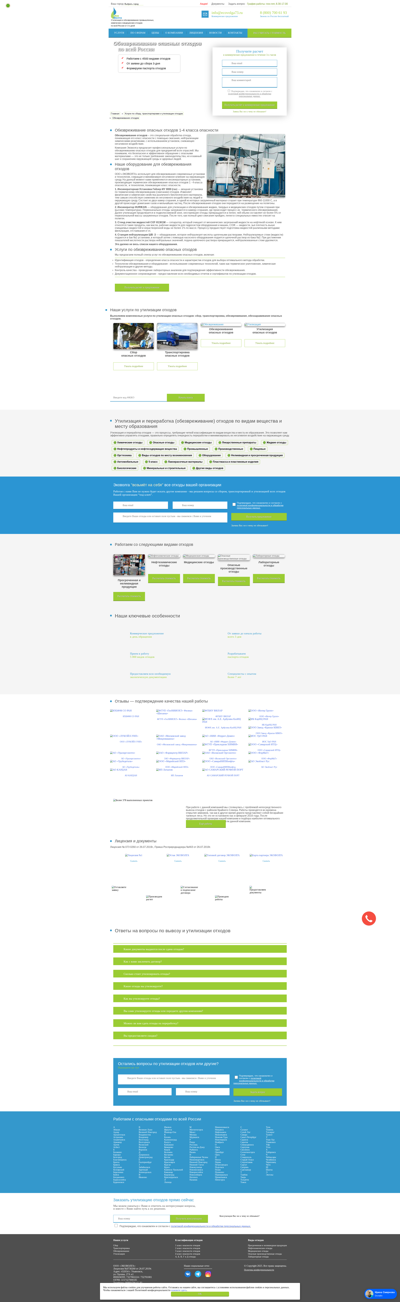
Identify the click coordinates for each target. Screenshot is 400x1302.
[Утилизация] (265, 324)
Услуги (119, 32)
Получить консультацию (189, 1218)
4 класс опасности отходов (187, 1254)
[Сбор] (133, 336)
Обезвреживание (121, 1251)
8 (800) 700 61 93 (273, 13)
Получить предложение (259, 516)
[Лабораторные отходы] (269, 555)
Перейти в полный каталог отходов (250, 397)
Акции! (204, 4)
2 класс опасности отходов (187, 1248)
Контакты (235, 32)
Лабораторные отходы (258, 1257)
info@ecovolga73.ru (227, 13)
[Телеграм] (198, 1277)
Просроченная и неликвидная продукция (267, 1245)
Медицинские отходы (258, 1251)
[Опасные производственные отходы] (234, 557)
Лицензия (196, 32)
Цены (155, 32)
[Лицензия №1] (133, 855)
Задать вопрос (236, 4)
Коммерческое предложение (225, 16)
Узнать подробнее (133, 366)
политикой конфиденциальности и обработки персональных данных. (249, 95)
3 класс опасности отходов (187, 1251)
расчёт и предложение (250, 105)
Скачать (133, 861)
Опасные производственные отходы (265, 1254)
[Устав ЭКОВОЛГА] (178, 855)
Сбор (115, 1245)
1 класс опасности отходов (187, 1245)
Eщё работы (205, 823)
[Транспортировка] (177, 336)
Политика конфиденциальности (259, 1270)
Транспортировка (121, 1248)
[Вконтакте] (188, 1277)
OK (200, 1293)
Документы (217, 4)
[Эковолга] (116, 17)
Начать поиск (186, 397)
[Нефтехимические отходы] (164, 555)
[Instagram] (208, 1277)
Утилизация (119, 1254)
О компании (174, 32)
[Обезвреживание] (221, 324)
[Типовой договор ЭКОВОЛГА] (222, 855)
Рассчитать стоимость (269, 33)
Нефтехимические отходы (260, 1248)
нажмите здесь (179, 1290)
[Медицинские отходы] (199, 555)
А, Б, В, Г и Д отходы (185, 1257)
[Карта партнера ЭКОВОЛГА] (266, 855)
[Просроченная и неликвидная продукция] (129, 564)
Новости (215, 32)
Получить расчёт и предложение (142, 287)
